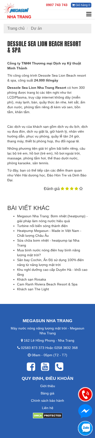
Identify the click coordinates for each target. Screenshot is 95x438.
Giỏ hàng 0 (82, 5)
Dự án (36, 28)
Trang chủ (16, 28)
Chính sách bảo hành (47, 400)
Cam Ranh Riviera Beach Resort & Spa (47, 284)
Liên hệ (47, 408)
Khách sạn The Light (33, 289)
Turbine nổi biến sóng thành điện (42, 226)
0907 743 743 (56, 5)
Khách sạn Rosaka (31, 279)
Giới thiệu (47, 386)
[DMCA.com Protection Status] (47, 415)
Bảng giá (47, 393)
